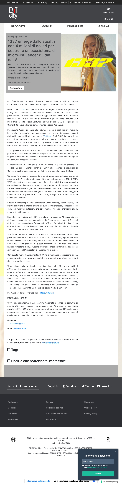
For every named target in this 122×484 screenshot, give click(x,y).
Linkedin (105, 386)
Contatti (12, 407)
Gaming (103, 26)
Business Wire (16, 88)
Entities (47, 136)
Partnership (13, 419)
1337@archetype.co (16, 323)
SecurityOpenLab (59, 2)
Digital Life (75, 26)
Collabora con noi (54, 407)
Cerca (109, 18)
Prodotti (18, 26)
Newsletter (108, 12)
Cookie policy (90, 407)
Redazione (13, 402)
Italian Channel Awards (80, 2)
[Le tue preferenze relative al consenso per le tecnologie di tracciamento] (109, 481)
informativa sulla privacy (97, 467)
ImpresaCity (42, 2)
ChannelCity (27, 2)
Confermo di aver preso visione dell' (96, 466)
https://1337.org (47, 293)
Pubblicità (12, 413)
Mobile (47, 26)
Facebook (72, 386)
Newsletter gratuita (50, 342)
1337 (22, 109)
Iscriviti (98, 473)
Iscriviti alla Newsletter (23, 386)
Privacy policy (90, 413)
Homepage (13, 36)
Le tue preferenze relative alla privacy (71, 481)
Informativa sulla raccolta (38, 481)
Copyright (89, 402)
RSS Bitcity (51, 419)
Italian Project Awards (104, 2)
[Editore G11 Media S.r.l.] (108, 439)
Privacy (49, 402)
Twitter (89, 386)
